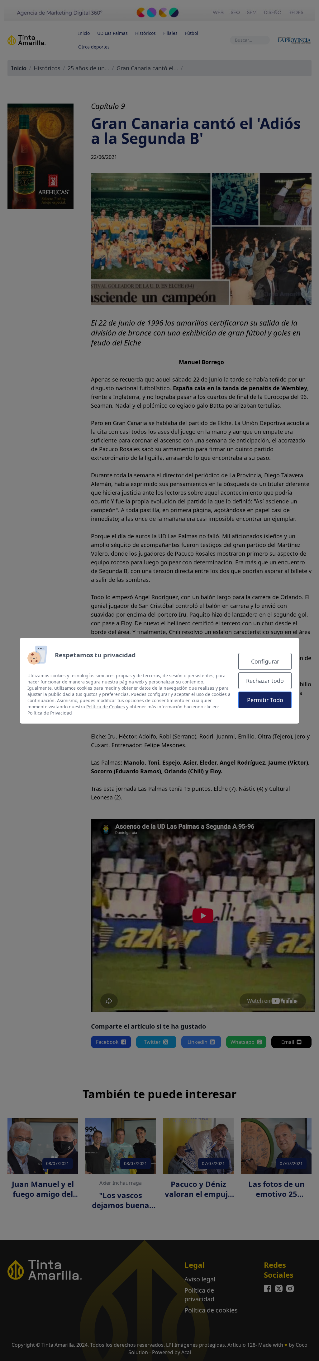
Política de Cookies (105, 707)
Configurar (265, 661)
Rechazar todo (265, 680)
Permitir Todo (265, 700)
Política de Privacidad (49, 713)
